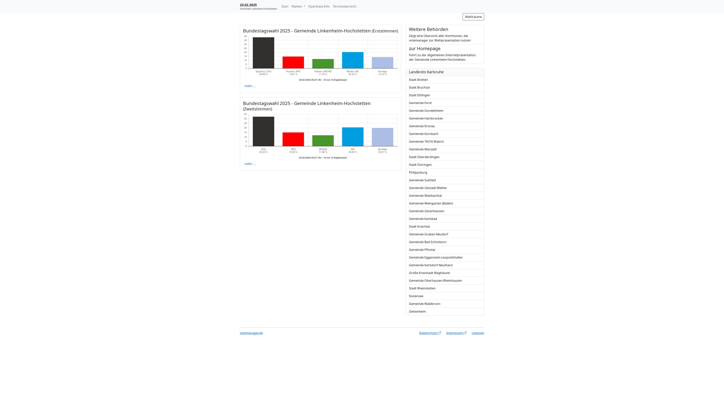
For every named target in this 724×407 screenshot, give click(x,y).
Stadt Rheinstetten (422, 288)
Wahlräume (473, 17)
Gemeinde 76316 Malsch (426, 141)
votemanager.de (251, 333)
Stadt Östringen (420, 165)
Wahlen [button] (297, 6)
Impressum (454, 333)
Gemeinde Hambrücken (426, 118)
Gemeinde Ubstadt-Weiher (428, 188)
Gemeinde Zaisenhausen (426, 211)
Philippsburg (418, 172)
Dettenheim (417, 311)
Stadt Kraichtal (419, 226)
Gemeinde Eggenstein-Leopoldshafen (436, 257)
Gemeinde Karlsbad (423, 219)
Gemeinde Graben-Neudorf (428, 234)
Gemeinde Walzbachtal (425, 196)
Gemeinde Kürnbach (423, 134)
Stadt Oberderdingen (424, 157)
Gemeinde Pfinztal (422, 250)
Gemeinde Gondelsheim (426, 111)
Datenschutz (428, 333)
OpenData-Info (319, 6)
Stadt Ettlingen (419, 95)
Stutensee (416, 296)
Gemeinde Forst (420, 103)
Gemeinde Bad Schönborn (427, 242)
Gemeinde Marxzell (422, 149)
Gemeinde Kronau (422, 126)
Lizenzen (478, 333)
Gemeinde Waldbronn (424, 304)
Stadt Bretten (418, 80)
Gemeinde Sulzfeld (422, 180)
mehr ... (250, 86)
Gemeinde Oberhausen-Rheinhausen (435, 280)
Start (284, 6)
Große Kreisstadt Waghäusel (429, 273)
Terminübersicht (344, 6)
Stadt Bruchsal (419, 87)
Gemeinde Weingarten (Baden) (431, 203)
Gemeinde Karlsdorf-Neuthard (430, 265)
